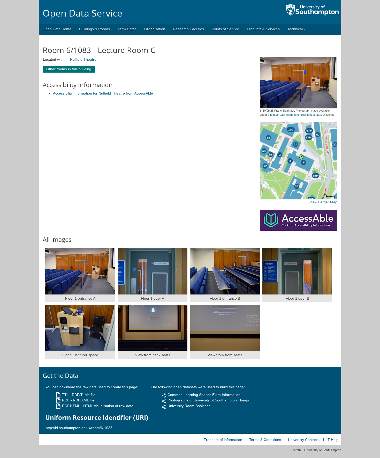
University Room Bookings (189, 406)
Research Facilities (188, 29)
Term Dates (127, 29)
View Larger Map (323, 202)
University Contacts (304, 440)
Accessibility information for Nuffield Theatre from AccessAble (103, 93)
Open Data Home (57, 29)
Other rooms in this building (68, 69)
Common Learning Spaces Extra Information (204, 395)
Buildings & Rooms (94, 29)
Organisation (154, 29)
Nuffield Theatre (83, 59)
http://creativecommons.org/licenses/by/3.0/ (297, 114)
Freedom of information (223, 440)
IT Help (332, 440)
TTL (65, 395)
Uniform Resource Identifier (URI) (96, 417)
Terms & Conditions (265, 440)
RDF (66, 400)
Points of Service (225, 29)
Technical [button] (295, 29)
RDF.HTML (71, 406)
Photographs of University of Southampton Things (208, 400)
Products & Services (263, 29)
